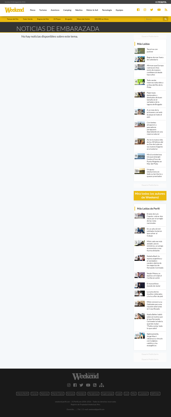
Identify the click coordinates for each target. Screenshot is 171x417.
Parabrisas (93, 393)
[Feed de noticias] (94, 385)
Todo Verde (27, 19)
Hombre (81, 393)
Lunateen (143, 393)
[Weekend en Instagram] (69, 385)
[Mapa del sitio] (101, 385)
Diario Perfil (22, 393)
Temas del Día (12, 19)
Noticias (44, 393)
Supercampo (107, 393)
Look (119, 393)
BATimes (155, 393)
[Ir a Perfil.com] (161, 2)
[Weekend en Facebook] (75, 385)
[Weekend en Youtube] (88, 385)
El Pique (57, 19)
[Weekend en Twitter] (81, 385)
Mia (133, 393)
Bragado (68, 19)
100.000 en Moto (101, 19)
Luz (126, 393)
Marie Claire (57, 393)
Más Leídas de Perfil (148, 208)
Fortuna (70, 393)
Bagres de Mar (43, 19)
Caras (34, 393)
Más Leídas (143, 43)
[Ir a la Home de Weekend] (85, 376)
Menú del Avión (83, 19)
